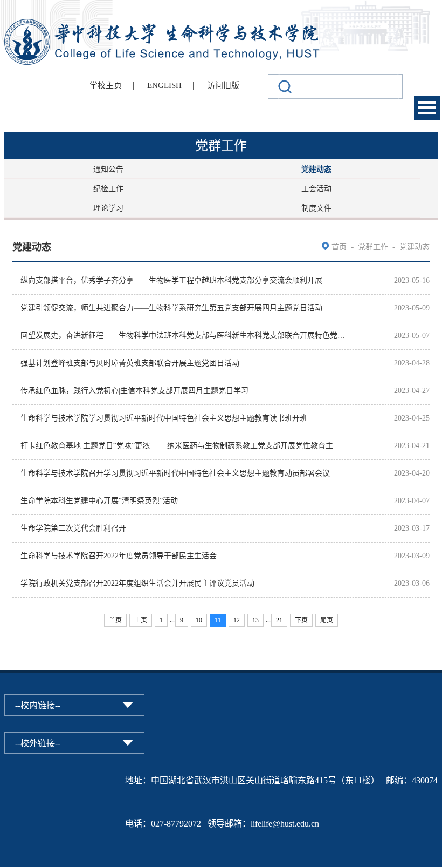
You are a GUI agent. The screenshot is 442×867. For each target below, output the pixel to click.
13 (255, 620)
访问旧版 (223, 85)
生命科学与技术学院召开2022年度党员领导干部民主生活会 (118, 556)
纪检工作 (108, 189)
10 (199, 620)
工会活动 (316, 189)
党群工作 (373, 247)
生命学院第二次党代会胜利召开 (73, 528)
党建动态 (316, 169)
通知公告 (108, 169)
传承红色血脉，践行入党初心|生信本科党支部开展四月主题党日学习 (134, 391)
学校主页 (105, 85)
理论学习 (108, 208)
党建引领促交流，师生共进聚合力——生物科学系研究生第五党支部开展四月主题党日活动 (171, 308)
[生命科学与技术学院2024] (163, 23)
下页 (301, 620)
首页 (339, 247)
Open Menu (427, 108)
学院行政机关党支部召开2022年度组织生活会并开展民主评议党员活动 (137, 583)
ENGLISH (164, 85)
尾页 (326, 620)
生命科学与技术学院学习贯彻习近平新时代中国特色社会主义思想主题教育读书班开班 (163, 418)
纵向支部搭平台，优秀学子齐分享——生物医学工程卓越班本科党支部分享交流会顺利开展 (171, 280)
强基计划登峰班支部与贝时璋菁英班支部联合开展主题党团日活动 (129, 363)
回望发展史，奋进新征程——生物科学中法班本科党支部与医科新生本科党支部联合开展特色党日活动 (183, 335)
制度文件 (316, 208)
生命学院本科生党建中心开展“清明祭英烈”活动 (99, 501)
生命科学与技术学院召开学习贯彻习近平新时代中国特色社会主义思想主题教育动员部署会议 (175, 473)
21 (279, 620)
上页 (140, 620)
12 (236, 620)
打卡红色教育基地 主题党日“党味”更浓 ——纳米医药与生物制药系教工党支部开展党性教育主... (180, 446)
